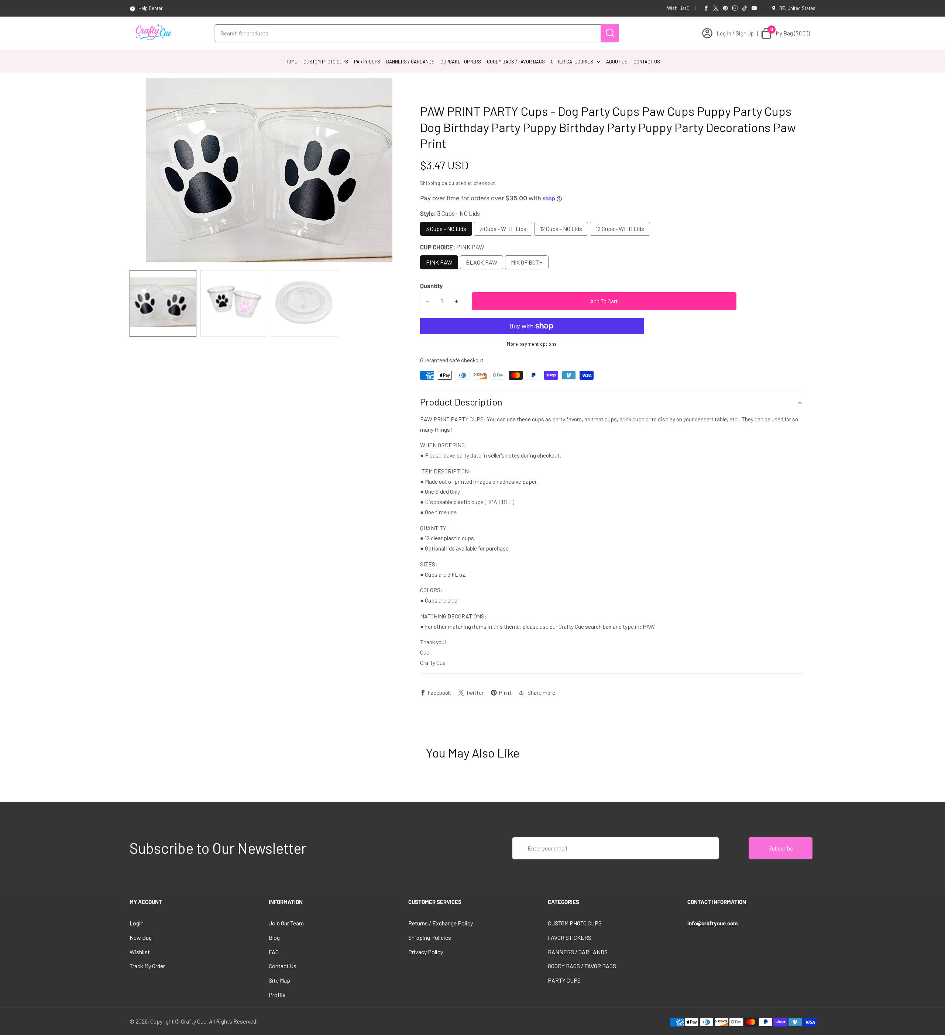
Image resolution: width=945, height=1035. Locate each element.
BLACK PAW (481, 262)
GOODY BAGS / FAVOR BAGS (582, 965)
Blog (274, 937)
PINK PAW (439, 262)
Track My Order (147, 965)
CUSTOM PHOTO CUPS (575, 923)
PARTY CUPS (564, 980)
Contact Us (282, 965)
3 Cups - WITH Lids (503, 228)
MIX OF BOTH (527, 262)
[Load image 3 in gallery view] (304, 303)
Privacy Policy (425, 951)
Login (137, 923)
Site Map (279, 980)
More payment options (532, 344)
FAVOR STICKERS (569, 937)
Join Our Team (286, 923)
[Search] (610, 33)
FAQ (274, 951)
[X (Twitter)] (716, 8)
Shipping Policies (429, 937)
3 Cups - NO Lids (446, 228)
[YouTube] (754, 8)
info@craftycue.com (712, 923)
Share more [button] (541, 692)
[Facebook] (706, 8)
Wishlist (140, 951)
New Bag (141, 937)
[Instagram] (735, 8)
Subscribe (781, 848)
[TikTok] (744, 8)
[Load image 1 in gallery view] (163, 303)
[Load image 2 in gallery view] (233, 303)
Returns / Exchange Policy (440, 923)
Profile (277, 994)
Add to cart (604, 301)
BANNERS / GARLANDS (578, 951)
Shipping (430, 183)
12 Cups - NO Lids (561, 228)
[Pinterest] (725, 8)
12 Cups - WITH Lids (620, 228)
